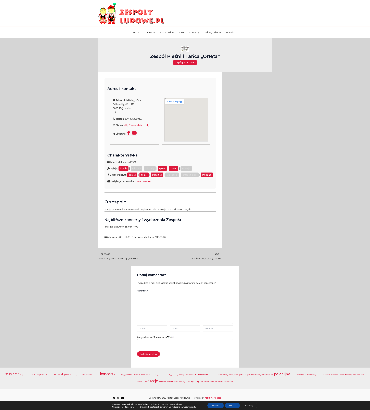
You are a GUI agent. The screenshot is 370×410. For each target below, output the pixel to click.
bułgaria (23, 375)
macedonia (162, 375)
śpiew (162, 168)
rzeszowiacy (310, 374)
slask (327, 374)
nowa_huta (233, 375)
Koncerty (194, 32)
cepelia (41, 374)
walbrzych (162, 382)
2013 (8, 374)
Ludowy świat (211, 32)
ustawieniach (189, 407)
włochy (182, 381)
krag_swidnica (127, 374)
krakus (137, 374)
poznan (293, 375)
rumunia (300, 374)
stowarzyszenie (143, 181)
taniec (173, 168)
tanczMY (140, 381)
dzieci (144, 174)
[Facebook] (114, 398)
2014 (16, 374)
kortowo (117, 375)
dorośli (132, 174)
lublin (148, 374)
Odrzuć (232, 405)
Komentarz (142, 290)
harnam (72, 375)
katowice (96, 375)
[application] (140, 32)
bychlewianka (31, 375)
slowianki (334, 375)
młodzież (157, 174)
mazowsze (201, 374)
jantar (79, 375)
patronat (242, 375)
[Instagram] (118, 398)
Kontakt (230, 32)
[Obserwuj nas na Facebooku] (128, 133)
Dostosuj (249, 405)
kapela (123, 168)
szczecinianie (358, 374)
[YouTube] (122, 398)
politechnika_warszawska (260, 374)
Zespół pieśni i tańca (185, 62)
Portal (136, 32)
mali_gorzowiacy (172, 375)
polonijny (282, 374)
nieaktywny (223, 374)
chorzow (48, 375)
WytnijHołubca (172, 381)
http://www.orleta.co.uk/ (136, 125)
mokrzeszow (213, 375)
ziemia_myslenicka (225, 381)
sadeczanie (320, 375)
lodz (143, 375)
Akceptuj (215, 405)
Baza (149, 32)
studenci (206, 174)
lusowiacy (155, 375)
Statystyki (165, 32)
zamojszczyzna (194, 381)
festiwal (57, 374)
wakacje (151, 380)
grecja (66, 374)
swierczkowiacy (346, 375)
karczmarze (87, 374)
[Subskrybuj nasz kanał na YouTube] (134, 133)
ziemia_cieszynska (210, 382)
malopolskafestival (186, 375)
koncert (106, 374)
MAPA (181, 32)
